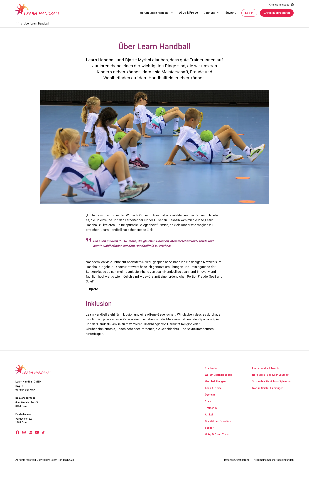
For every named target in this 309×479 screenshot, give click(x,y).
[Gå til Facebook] (17, 432)
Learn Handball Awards (265, 368)
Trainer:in (211, 408)
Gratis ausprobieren (277, 12)
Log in (249, 12)
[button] (156, 12)
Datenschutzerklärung (236, 459)
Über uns (210, 394)
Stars (208, 401)
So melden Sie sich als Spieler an (271, 381)
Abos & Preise (188, 12)
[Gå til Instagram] (24, 432)
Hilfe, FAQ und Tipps (217, 434)
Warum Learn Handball (218, 374)
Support (230, 12)
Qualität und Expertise (218, 421)
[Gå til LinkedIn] (30, 432)
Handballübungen (215, 381)
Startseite (211, 368)
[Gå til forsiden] (37, 9)
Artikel (209, 414)
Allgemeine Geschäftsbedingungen (274, 459)
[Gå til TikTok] (43, 432)
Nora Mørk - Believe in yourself (270, 374)
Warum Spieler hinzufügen (267, 388)
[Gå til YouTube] (37, 432)
